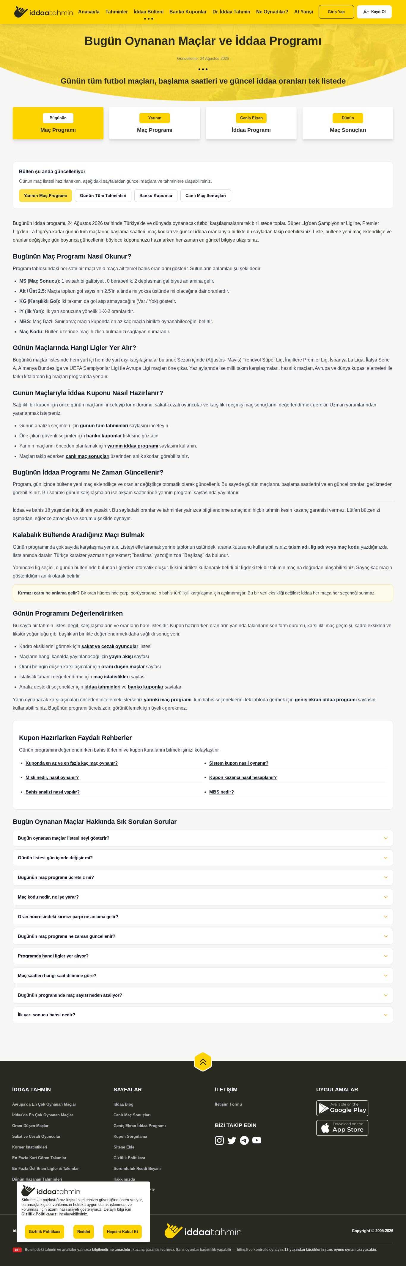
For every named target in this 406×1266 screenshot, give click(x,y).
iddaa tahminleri (102, 686)
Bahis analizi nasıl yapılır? (53, 792)
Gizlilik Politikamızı (39, 1214)
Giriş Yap (336, 12)
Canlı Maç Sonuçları (205, 195)
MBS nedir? (221, 792)
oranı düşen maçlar (123, 666)
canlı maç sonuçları (87, 456)
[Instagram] (219, 1140)
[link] (43, 12)
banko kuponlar (104, 435)
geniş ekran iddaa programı (326, 699)
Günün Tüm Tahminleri (103, 195)
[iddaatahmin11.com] (203, 1230)
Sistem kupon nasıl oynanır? (238, 763)
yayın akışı (121, 656)
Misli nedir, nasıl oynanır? (52, 777)
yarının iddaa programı (132, 445)
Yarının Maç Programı (45, 195)
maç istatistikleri (111, 676)
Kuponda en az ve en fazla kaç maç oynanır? (72, 763)
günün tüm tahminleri (104, 425)
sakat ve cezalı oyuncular (109, 646)
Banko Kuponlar (155, 195)
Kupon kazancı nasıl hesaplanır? (243, 777)
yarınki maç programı (167, 699)
